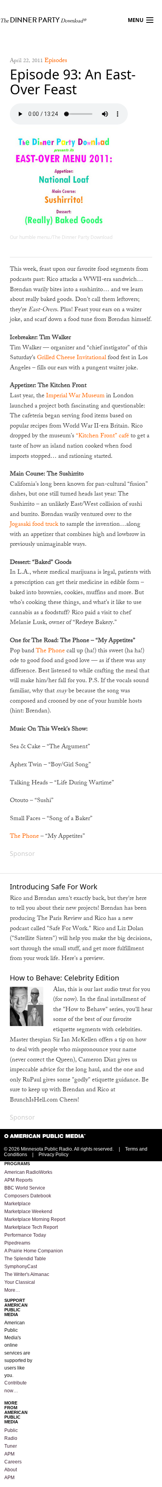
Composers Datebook (27, 1196)
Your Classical (19, 1282)
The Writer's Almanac (26, 1274)
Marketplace (17, 1203)
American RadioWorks (28, 1172)
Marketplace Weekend (28, 1211)
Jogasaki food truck (34, 525)
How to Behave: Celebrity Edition (64, 977)
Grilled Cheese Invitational (71, 358)
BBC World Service (24, 1188)
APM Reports (18, 1180)
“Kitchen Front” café (103, 436)
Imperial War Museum (75, 396)
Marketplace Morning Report (34, 1219)
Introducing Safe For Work (54, 886)
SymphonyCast (20, 1266)
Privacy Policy (53, 1154)
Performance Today (25, 1235)
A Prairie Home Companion (33, 1251)
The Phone (50, 651)
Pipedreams (17, 1243)
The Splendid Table (25, 1258)
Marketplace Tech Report (31, 1227)
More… (12, 1290)
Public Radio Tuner (11, 1438)
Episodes (55, 61)
